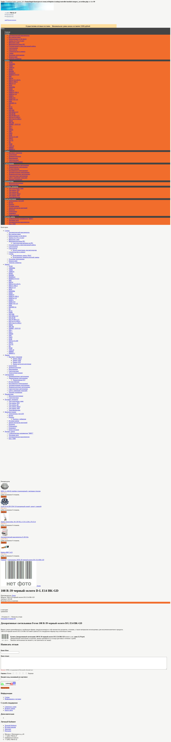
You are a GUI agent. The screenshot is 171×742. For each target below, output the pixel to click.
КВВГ (11, 89)
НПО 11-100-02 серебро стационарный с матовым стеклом (20, 491)
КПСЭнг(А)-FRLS (15, 119)
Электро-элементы (15, 58)
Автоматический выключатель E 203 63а (14, 537)
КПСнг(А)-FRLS (14, 117)
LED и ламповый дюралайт (18, 178)
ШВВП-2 (12, 149)
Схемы (11, 53)
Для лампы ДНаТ (14, 194)
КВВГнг (11, 90)
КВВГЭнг (12, 98)
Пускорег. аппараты (11, 186)
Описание (4, 618)
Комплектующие (10, 199)
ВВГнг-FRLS (13, 82)
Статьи (7, 34)
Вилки (11, 202)
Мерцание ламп (14, 42)
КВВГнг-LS (13, 94)
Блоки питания (14, 215)
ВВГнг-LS (12, 83)
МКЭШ (11, 122)
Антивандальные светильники (19, 172)
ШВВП (11, 147)
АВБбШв (12, 64)
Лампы (7, 151)
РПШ (10, 144)
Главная (3, 560)
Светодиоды (13, 50)
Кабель (7, 60)
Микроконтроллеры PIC (17, 44)
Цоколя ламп (13, 57)
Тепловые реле (14, 220)
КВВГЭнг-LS (13, 99)
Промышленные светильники (19, 165)
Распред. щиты (10, 217)
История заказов (10, 727)
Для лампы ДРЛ (14, 190)
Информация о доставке (13, 699)
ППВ (10, 135)
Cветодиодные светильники (18, 176)
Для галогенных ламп (16, 188)
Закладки (8, 729)
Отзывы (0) (12, 618)
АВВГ (11, 66)
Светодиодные (14, 160)
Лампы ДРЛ (17, 362)
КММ (11, 108)
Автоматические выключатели (19, 222)
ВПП (10, 85)
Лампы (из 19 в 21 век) (16, 41)
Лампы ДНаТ (17, 358)
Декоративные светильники (18, 167)
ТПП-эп (11, 146)
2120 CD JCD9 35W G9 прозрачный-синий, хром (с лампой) (21, 506)
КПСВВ (11, 110)
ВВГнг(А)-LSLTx (14, 80)
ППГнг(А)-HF (13, 137)
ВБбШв (11, 71)
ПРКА (11, 138)
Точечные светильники (16, 55)
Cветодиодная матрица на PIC (23, 243)
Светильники (13, 48)
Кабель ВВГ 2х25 (7, 552)
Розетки (11, 204)
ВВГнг (11, 78)
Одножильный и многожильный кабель (22, 46)
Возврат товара (10, 708)
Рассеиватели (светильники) (18, 170)
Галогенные (13, 154)
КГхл (10, 106)
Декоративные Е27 (19, 380)
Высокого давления (15, 153)
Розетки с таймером (19, 419)
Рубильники (13, 211)
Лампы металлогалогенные (22, 364)
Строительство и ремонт (17, 51)
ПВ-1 (10, 126)
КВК (10, 101)
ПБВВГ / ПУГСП (14, 124)
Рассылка (8, 731)
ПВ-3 (10, 128)
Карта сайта (9, 710)
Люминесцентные (15, 156)
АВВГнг (11, 67)
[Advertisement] (11, 461)
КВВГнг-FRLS (14, 92)
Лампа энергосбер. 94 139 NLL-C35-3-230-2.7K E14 (18, 522)
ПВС (10, 131)
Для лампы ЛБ (14, 192)
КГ (10, 105)
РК (10, 142)
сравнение (4, 611)
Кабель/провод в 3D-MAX (18, 39)
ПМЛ (10, 133)
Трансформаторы (14, 197)
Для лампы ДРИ (14, 195)
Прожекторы (9, 181)
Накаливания (13, 158)
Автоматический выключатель (19, 35)
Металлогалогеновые (16, 183)
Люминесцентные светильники (19, 174)
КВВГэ (11, 96)
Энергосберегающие (16, 162)
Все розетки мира (15, 37)
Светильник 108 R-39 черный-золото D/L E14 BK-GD (26, 560)
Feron (14, 595)
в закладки (4, 610)
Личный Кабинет (11, 725)
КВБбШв (12, 87)
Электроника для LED (16, 201)
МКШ (11, 121)
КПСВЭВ (12, 114)
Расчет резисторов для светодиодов (25, 250)
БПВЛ (11, 69)
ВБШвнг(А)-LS (14, 74)
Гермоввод (12, 213)
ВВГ (10, 76)
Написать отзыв (16, 617)
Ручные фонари (14, 169)
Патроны (12, 210)
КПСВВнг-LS (13, 112)
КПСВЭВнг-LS (14, 115)
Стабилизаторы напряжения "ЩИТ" (21, 218)
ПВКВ (11, 130)
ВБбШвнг (12, 73)
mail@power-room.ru (10, 20)
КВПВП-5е (12, 103)
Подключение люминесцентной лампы (26, 257)
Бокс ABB (12, 224)
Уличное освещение (15, 179)
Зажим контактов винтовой (18, 208)
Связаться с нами (10, 707)
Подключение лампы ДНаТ (22, 255)
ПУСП (11, 140)
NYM (10, 62)
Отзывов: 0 (5, 617)
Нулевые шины (14, 206)
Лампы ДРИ (17, 360)
